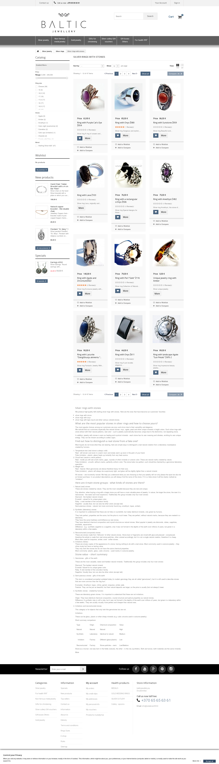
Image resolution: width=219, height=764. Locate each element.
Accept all (209, 761)
